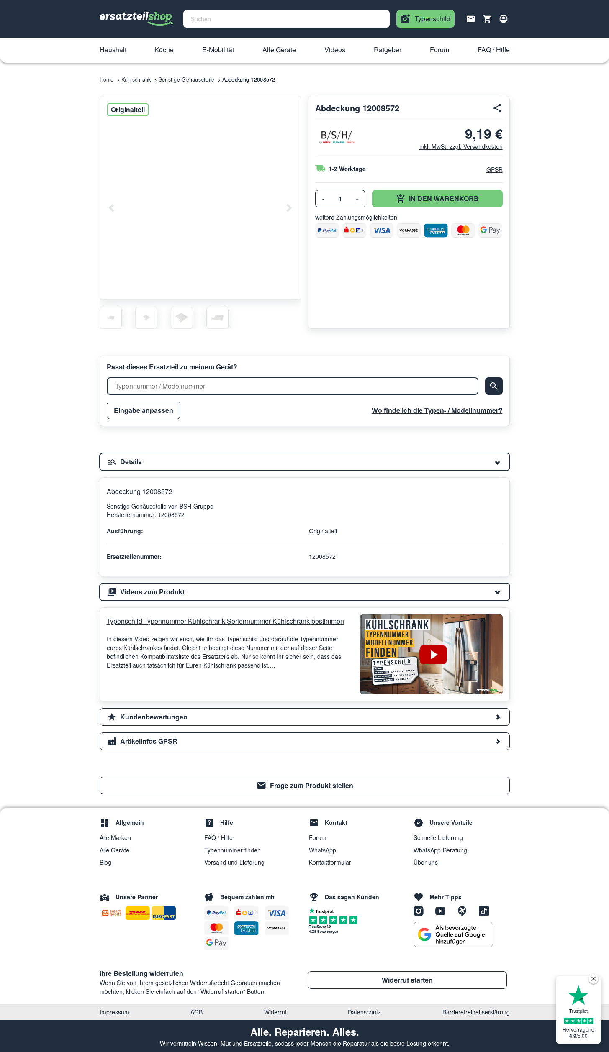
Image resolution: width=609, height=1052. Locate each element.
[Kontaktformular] (471, 18)
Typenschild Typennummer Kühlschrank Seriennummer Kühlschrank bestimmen (225, 621)
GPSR (494, 169)
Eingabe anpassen (143, 410)
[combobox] (286, 19)
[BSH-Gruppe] (336, 137)
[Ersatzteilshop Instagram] (421, 910)
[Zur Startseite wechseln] (136, 19)
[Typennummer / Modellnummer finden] (494, 386)
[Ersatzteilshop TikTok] (486, 910)
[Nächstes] (289, 208)
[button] (113, 50)
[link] (305, 785)
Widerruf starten (407, 980)
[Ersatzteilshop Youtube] (443, 910)
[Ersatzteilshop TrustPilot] (323, 910)
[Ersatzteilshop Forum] (465, 910)
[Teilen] (498, 108)
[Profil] (503, 19)
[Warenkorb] (487, 19)
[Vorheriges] (112, 208)
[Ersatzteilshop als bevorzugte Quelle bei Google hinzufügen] (453, 934)
